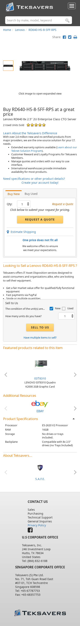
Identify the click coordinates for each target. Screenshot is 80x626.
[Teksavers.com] (40, 613)
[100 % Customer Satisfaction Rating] (28, 125)
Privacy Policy (37, 525)
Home (7, 30)
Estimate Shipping (22, 232)
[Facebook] (31, 531)
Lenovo (20, 30)
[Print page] (75, 37)
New (58, 308)
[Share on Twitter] (69, 37)
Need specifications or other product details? (34, 179)
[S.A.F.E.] (40, 467)
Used (70, 308)
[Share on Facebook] (64, 37)
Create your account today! (40, 183)
